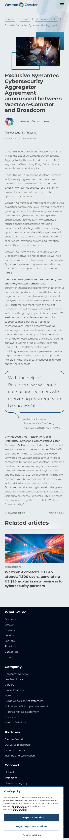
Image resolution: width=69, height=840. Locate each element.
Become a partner (16, 750)
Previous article (16, 512)
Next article (56, 512)
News (25, 19)
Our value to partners (17, 744)
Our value (10, 619)
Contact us (11, 651)
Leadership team (15, 679)
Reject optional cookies (31, 826)
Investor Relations (15, 722)
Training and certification (20, 755)
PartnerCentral (14, 739)
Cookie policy (19, 809)
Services (10, 640)
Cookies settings (32, 835)
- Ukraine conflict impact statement (26, 706)
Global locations (14, 690)
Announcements (46, 19)
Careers (9, 684)
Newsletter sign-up (16, 783)
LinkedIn (10, 772)
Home (10, 19)
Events (9, 657)
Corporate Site (13, 717)
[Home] (21, 4)
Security (31, 133)
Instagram (11, 777)
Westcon (10, 624)
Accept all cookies (32, 817)
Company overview (16, 674)
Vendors (10, 635)
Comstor (10, 630)
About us (10, 646)
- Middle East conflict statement (24, 700)
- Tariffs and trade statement (22, 711)
